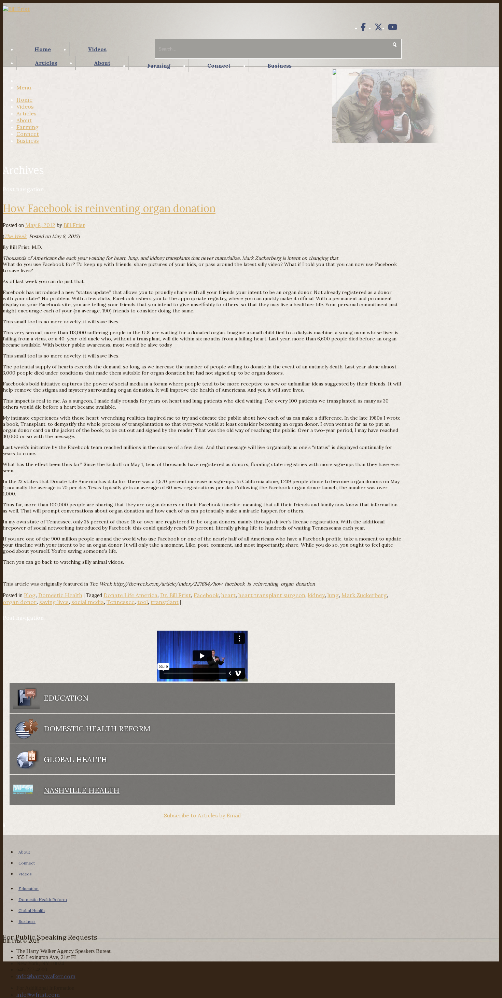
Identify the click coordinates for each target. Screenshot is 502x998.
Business (279, 65)
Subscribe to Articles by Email (202, 815)
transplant (165, 602)
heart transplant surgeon (271, 595)
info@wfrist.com (38, 994)
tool (142, 602)
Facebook (206, 595)
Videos (97, 49)
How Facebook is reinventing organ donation (109, 208)
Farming (158, 65)
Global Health (31, 910)
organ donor (20, 602)
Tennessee (121, 602)
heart (228, 595)
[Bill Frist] (16, 8)
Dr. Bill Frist (175, 595)
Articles (46, 62)
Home (42, 49)
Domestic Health (60, 595)
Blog (30, 595)
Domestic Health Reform (42, 899)
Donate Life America (130, 595)
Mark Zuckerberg (364, 595)
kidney (316, 595)
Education (28, 888)
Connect (219, 65)
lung (333, 595)
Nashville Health (82, 790)
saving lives (54, 602)
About (102, 62)
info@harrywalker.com (45, 976)
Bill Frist (74, 225)
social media (87, 602)
